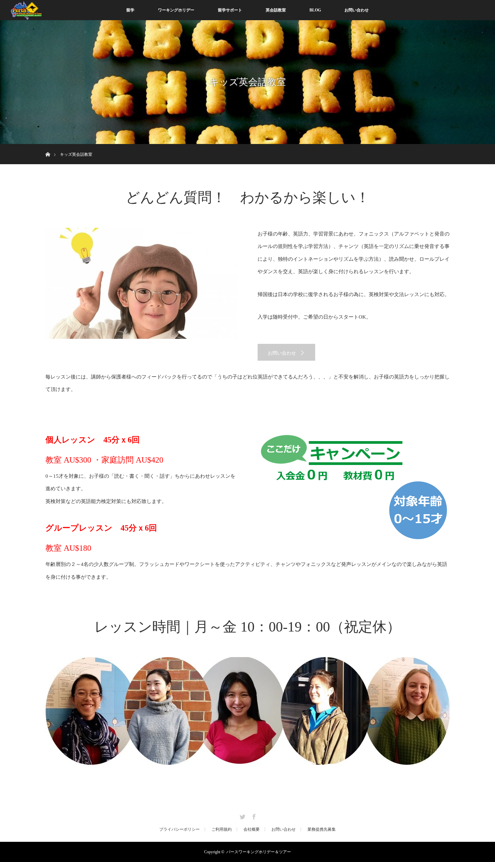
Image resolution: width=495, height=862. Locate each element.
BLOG (315, 10)
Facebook (253, 816)
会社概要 (251, 829)
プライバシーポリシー (179, 829)
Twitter (242, 816)
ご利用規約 (221, 829)
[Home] (47, 146)
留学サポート (230, 10)
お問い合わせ (356, 10)
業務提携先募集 (321, 829)
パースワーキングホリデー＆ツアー (258, 852)
